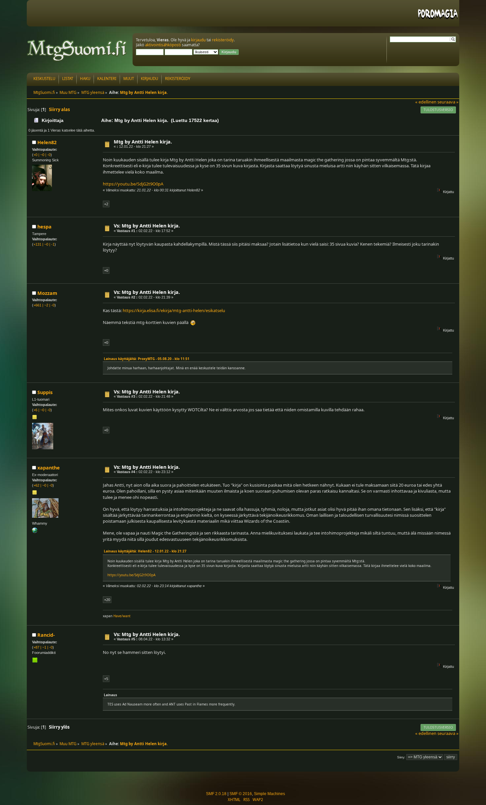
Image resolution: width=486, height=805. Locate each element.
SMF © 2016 (240, 794)
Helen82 (47, 142)
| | (42, 155)
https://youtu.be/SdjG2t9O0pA (133, 184)
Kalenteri (106, 78)
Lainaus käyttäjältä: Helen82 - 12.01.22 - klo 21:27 (145, 551)
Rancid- (46, 635)
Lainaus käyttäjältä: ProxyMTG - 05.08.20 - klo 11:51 (146, 358)
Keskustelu (44, 78)
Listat (67, 78)
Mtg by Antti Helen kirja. (143, 142)
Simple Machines (269, 794)
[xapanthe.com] (34, 532)
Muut (128, 78)
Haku (85, 78)
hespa (44, 226)
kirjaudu (198, 39)
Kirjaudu (149, 78)
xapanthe (48, 467)
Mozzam (47, 293)
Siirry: (401, 757)
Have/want (122, 616)
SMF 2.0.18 (216, 794)
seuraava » (448, 102)
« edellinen (425, 102)
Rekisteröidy (177, 78)
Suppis (45, 392)
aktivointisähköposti (163, 44)
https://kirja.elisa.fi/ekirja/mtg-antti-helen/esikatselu (174, 310)
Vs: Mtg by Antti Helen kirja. (147, 225)
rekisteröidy (223, 39)
